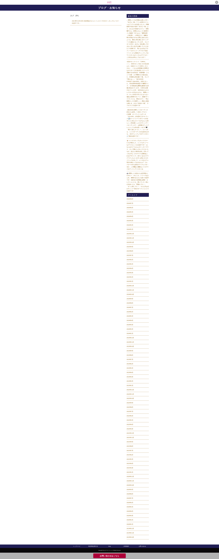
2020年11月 (130, 481)
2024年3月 (130, 324)
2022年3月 (130, 429)
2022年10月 (130, 398)
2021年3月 (130, 468)
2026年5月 (130, 212)
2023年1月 (130, 385)
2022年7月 (130, 411)
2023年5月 (130, 368)
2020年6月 (130, 502)
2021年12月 (130, 433)
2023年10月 (130, 346)
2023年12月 (130, 337)
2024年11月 (130, 290)
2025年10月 (130, 242)
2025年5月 (130, 264)
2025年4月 (130, 268)
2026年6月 (130, 207)
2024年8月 (130, 303)
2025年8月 (130, 251)
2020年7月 (130, 498)
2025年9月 (130, 246)
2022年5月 (130, 420)
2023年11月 (130, 342)
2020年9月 (130, 489)
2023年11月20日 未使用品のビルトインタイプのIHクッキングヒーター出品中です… (95, 22)
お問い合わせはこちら (109, 556)
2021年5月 (130, 459)
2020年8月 (130, 494)
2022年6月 (130, 416)
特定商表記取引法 (93, 546)
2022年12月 (130, 389)
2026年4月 (130, 216)
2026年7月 (130, 203)
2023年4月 (130, 372)
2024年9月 (130, 298)
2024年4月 (130, 320)
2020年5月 (130, 507)
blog (109, 546)
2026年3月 (130, 220)
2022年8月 (130, 407)
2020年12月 (130, 476)
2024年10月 (130, 294)
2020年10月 (130, 485)
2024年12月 (130, 285)
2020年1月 (130, 524)
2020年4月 (130, 511)
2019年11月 (130, 533)
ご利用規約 (126, 546)
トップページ (76, 546)
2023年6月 (130, 364)
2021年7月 (130, 450)
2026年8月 (130, 199)
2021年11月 (130, 437)
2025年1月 (130, 281)
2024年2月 (130, 329)
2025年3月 (130, 272)
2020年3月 (130, 515)
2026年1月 (130, 229)
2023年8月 (130, 355)
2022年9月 (130, 403)
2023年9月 (130, 350)
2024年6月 (130, 311)
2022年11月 (130, 394)
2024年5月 (130, 316)
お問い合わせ (142, 546)
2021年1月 (130, 472)
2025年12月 (130, 233)
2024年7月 (130, 307)
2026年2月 (130, 225)
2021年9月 (130, 442)
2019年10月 (130, 537)
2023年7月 (130, 359)
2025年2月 (130, 277)
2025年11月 (130, 238)
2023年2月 (130, 381)
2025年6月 (130, 259)
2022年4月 (130, 424)
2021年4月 (130, 463)
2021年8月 (130, 446)
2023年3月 (130, 377)
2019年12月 (130, 528)
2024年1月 (130, 333)
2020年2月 (130, 520)
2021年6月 (130, 455)
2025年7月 (130, 255)
